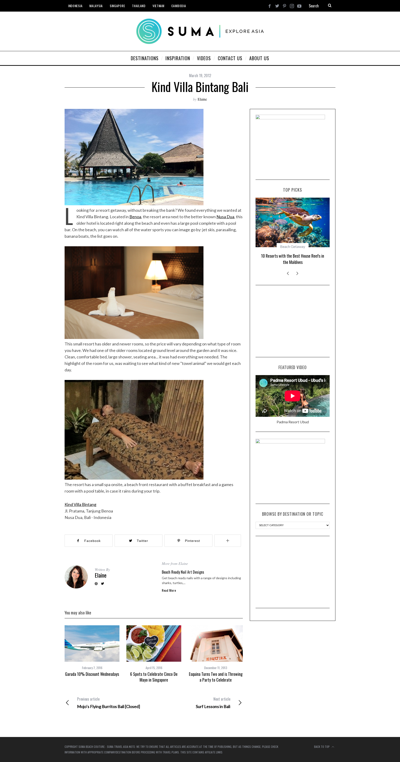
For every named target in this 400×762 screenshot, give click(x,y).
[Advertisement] (293, 321)
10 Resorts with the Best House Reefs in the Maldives (292, 259)
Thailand (139, 5)
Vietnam (158, 5)
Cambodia (178, 5)
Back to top (322, 747)
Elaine (202, 99)
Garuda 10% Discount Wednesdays (92, 674)
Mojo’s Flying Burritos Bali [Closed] (108, 702)
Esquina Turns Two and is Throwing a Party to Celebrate (216, 677)
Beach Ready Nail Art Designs (183, 572)
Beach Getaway (292, 246)
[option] (92, 651)
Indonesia (75, 5)
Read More (169, 590)
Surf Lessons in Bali (213, 702)
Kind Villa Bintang (80, 504)
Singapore (117, 5)
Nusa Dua (225, 216)
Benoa (135, 216)
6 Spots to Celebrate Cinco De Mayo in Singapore (154, 677)
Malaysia (96, 5)
